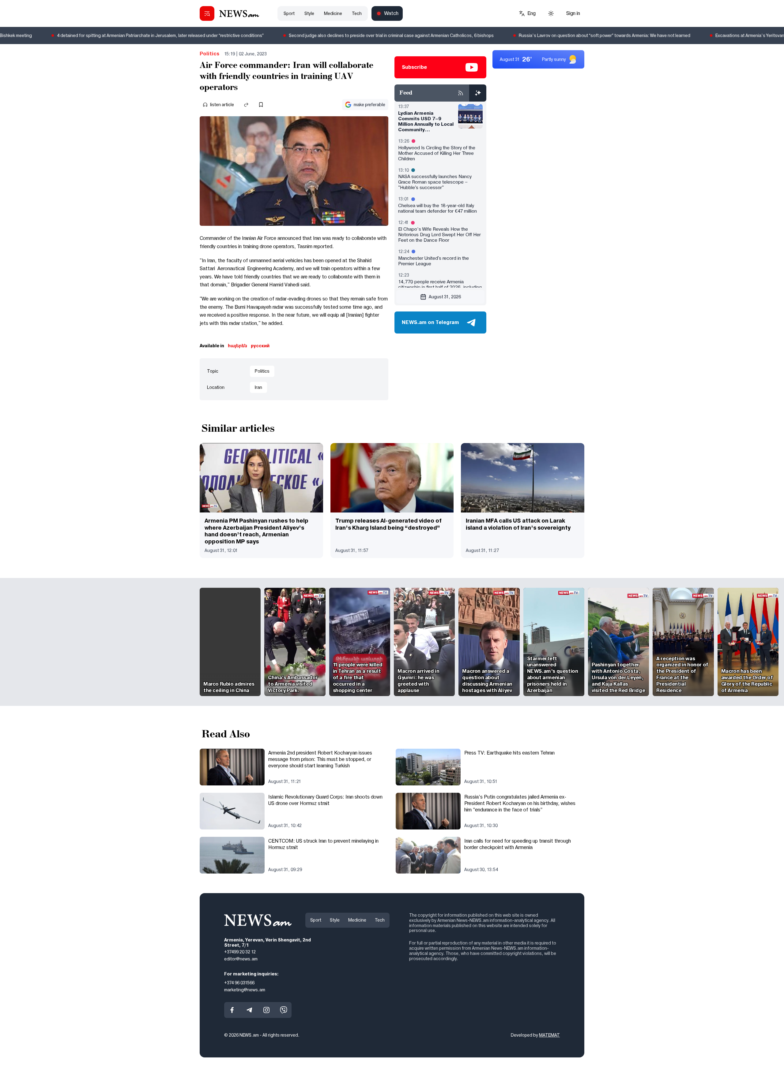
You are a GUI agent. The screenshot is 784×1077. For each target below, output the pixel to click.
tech (357, 13)
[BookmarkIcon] (260, 104)
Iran (258, 387)
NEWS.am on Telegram (430, 322)
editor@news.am (241, 958)
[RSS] (460, 93)
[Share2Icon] (246, 104)
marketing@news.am (244, 989)
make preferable (369, 104)
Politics (209, 54)
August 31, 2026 (445, 296)
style (309, 13)
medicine (333, 13)
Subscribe (414, 67)
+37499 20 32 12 (240, 951)
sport (289, 13)
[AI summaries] (477, 93)
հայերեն (237, 345)
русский (260, 345)
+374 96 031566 (239, 982)
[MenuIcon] (207, 13)
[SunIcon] (551, 13)
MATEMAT (549, 1035)
